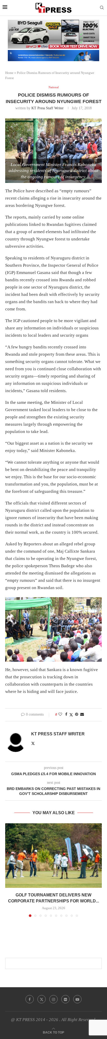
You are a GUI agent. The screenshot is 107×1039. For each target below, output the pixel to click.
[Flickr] (65, 999)
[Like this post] (60, 714)
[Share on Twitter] (71, 714)
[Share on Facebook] (66, 714)
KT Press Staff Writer (47, 108)
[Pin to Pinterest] (76, 714)
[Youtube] (77, 999)
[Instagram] (53, 999)
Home (9, 73)
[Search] (101, 8)
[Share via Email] (82, 714)
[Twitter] (41, 999)
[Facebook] (29, 999)
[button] (9, 869)
